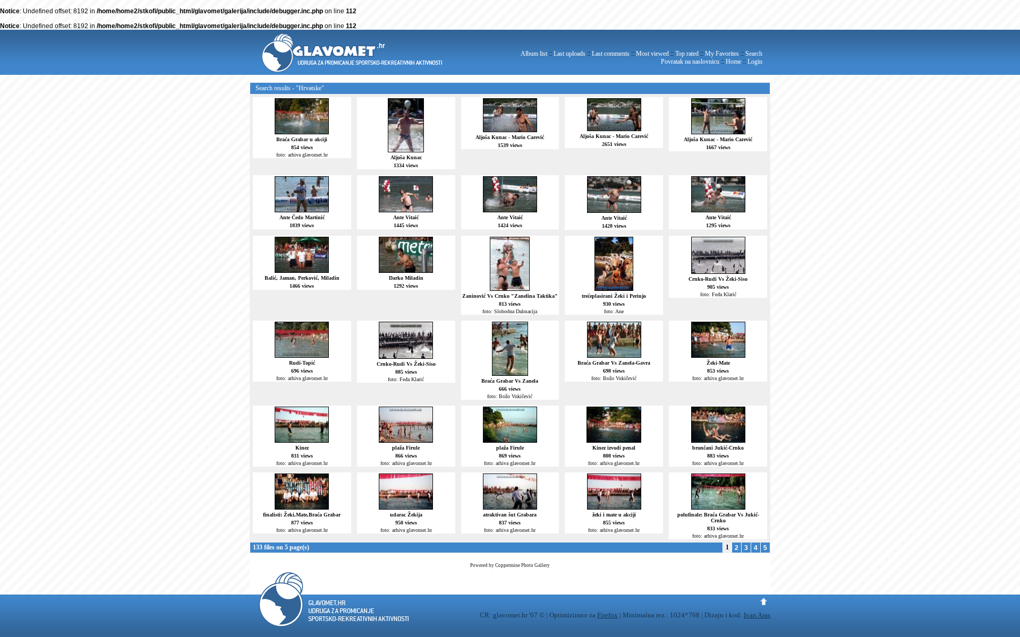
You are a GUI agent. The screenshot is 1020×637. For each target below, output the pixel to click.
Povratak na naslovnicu (690, 61)
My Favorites (722, 53)
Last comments (611, 53)
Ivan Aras (757, 615)
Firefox (607, 615)
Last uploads (569, 53)
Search (753, 53)
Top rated (687, 53)
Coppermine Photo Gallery (522, 565)
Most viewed (652, 53)
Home (733, 61)
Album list (534, 53)
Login (754, 61)
